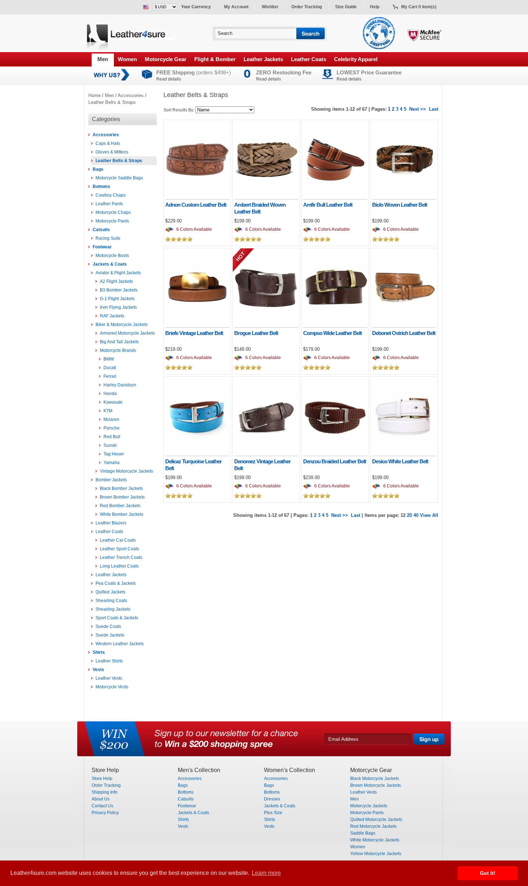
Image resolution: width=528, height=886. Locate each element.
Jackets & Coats (110, 264)
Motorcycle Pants (112, 221)
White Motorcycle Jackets (374, 840)
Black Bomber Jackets (121, 488)
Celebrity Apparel (356, 59)
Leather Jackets (263, 59)
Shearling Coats (111, 600)
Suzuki (110, 445)
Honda (110, 393)
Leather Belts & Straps (112, 102)
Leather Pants (109, 203)
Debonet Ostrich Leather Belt (403, 333)
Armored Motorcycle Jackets (127, 333)
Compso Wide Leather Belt (332, 333)
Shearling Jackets (113, 609)
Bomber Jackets (111, 479)
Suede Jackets (110, 635)
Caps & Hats (108, 143)
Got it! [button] (487, 873)
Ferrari (109, 376)
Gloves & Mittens (112, 152)
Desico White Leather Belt (400, 461)
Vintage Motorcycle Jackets (126, 471)
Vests (98, 669)
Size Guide (346, 6)
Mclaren (111, 419)
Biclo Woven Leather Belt (399, 205)
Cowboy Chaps (111, 195)
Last (433, 109)
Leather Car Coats (118, 540)
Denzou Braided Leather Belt (334, 461)
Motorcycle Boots (112, 255)
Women (127, 59)
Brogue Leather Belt (256, 333)
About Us (101, 799)
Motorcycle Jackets (368, 805)
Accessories (131, 95)
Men (102, 59)
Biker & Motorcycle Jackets (122, 324)
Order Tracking (306, 6)
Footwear (102, 246)
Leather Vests (109, 678)
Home (94, 95)
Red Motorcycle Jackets (373, 826)
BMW (108, 359)
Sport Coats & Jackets (117, 617)
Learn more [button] (266, 873)
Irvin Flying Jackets (118, 307)
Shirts (99, 652)
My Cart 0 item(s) (418, 6)
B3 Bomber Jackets (119, 290)
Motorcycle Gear (165, 59)
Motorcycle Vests (112, 686)
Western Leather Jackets (120, 643)
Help (374, 6)
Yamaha (111, 462)
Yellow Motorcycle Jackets (375, 853)
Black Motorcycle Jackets (374, 778)
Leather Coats (308, 59)
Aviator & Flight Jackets (118, 272)
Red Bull (111, 436)
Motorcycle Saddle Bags (119, 177)
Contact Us (102, 805)
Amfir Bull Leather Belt (327, 205)
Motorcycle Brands (118, 350)
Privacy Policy (105, 812)
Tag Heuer (113, 453)
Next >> (417, 109)
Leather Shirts (109, 661)
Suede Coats (108, 626)
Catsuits (101, 229)
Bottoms (101, 186)
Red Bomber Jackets (120, 505)
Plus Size (273, 812)
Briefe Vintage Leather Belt (194, 333)
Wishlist (270, 6)
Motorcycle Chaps (113, 212)
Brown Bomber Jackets (122, 497)
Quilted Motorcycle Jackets (376, 819)
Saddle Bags (362, 833)
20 (409, 515)
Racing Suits (108, 238)
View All (429, 515)
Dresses (272, 799)
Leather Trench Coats (121, 557)
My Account (236, 6)
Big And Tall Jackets (119, 341)
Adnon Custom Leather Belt (195, 205)
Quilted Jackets (110, 592)
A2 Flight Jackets (116, 281)
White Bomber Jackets (121, 514)
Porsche (111, 428)
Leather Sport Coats (119, 548)
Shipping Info (104, 792)
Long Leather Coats (119, 566)
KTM (107, 410)
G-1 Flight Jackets (117, 298)
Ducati (109, 367)
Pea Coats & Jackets (116, 583)
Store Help (102, 778)
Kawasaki (112, 402)
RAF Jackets (112, 315)
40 (415, 515)
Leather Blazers (111, 522)
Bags (98, 169)
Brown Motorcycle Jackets (375, 785)
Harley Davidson (119, 384)
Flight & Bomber (215, 59)
